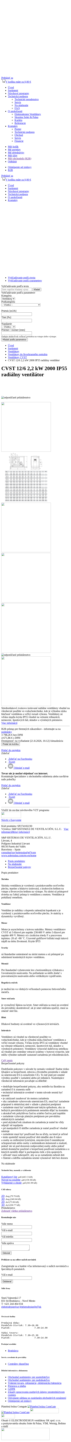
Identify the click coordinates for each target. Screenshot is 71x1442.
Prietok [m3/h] (8, 310)
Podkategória (8, 301)
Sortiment (13, 348)
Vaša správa (7, 1243)
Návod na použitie (10, 1179)
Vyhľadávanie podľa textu (21, 277)
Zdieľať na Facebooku (20, 758)
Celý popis (7, 1060)
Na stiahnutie (15, 864)
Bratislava (13, 1350)
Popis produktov (16, 861)
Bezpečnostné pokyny (19, 867)
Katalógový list (9, 1176)
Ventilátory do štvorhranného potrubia (27, 354)
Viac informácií (9, 723)
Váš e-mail (7, 1230)
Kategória (6, 295)
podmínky (6, 732)
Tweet (11, 761)
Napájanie (6, 323)
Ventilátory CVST (17, 357)
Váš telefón (7, 1236)
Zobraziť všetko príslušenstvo (16, 1210)
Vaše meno (7, 1223)
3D (3, 1199)
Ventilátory (13, 351)
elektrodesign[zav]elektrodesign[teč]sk (21, 1306)
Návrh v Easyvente (11, 820)
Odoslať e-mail (21, 767)
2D (3, 1196)
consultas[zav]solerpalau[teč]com (18, 852)
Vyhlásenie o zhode (11, 1182)
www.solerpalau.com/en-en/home (18, 855)
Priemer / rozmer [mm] (13, 329)
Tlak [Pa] (6, 317)
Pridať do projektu (10, 750)
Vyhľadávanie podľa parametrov (25, 280)
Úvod (11, 345)
